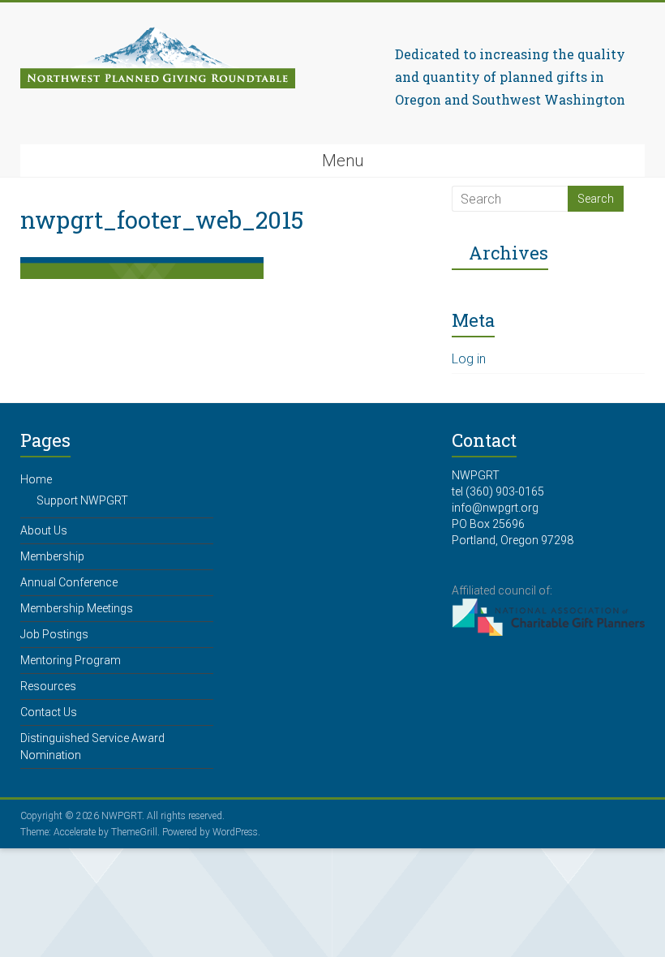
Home (36, 479)
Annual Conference (69, 582)
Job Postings (54, 634)
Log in (469, 359)
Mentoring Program (70, 660)
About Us (43, 530)
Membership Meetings (76, 608)
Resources (48, 686)
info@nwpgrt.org (495, 507)
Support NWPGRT (82, 500)
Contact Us (48, 712)
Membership (52, 556)
